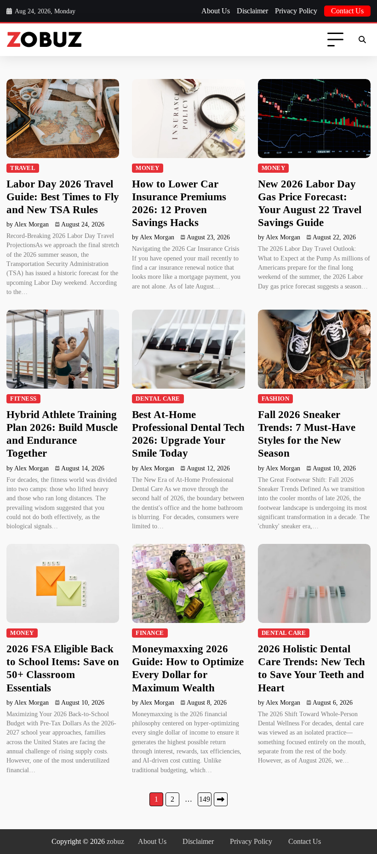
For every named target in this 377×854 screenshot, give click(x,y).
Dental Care (158, 399)
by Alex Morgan (27, 224)
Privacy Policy (296, 11)
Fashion (276, 399)
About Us (215, 11)
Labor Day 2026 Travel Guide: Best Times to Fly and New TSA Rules (62, 196)
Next (221, 799)
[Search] (362, 40)
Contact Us (347, 11)
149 (204, 799)
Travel (22, 168)
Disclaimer (252, 11)
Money (148, 168)
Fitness (23, 399)
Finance (150, 633)
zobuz (115, 841)
